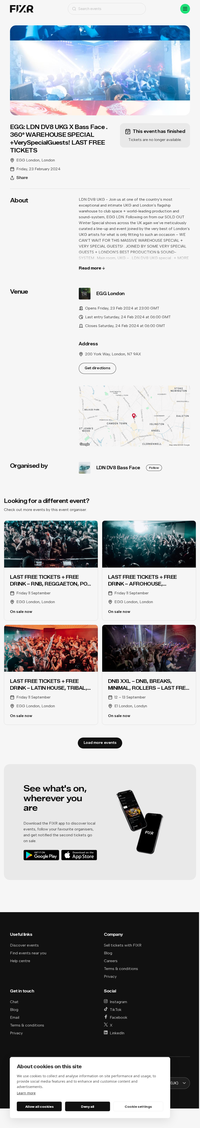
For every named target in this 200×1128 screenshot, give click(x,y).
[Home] (21, 9)
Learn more (26, 1093)
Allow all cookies (39, 1106)
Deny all (87, 1106)
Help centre (20, 960)
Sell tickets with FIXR (122, 945)
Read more (90, 268)
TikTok (115, 1009)
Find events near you (28, 953)
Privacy (110, 976)
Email (14, 1017)
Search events (89, 8)
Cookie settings (138, 1106)
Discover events (24, 945)
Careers (111, 960)
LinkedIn (117, 1033)
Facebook (118, 1017)
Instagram (118, 1001)
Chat (14, 1001)
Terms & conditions (121, 968)
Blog (108, 953)
